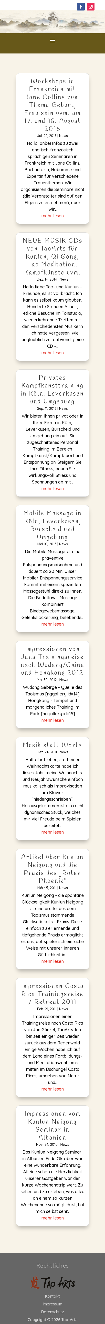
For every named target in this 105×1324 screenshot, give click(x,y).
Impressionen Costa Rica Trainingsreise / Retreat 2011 (52, 994)
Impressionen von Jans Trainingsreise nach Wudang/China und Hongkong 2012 (52, 661)
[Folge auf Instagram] (90, 7)
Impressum (52, 1304)
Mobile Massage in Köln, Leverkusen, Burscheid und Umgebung (52, 526)
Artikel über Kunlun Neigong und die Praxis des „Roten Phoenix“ (52, 869)
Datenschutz (52, 1311)
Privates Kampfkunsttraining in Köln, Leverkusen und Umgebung (52, 390)
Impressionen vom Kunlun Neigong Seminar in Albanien (53, 1126)
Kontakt (52, 1296)
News (63, 136)
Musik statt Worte (52, 746)
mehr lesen (52, 216)
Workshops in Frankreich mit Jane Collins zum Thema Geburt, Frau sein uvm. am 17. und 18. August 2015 (52, 105)
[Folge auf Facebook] (81, 7)
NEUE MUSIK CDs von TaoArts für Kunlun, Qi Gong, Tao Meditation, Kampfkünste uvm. (53, 257)
